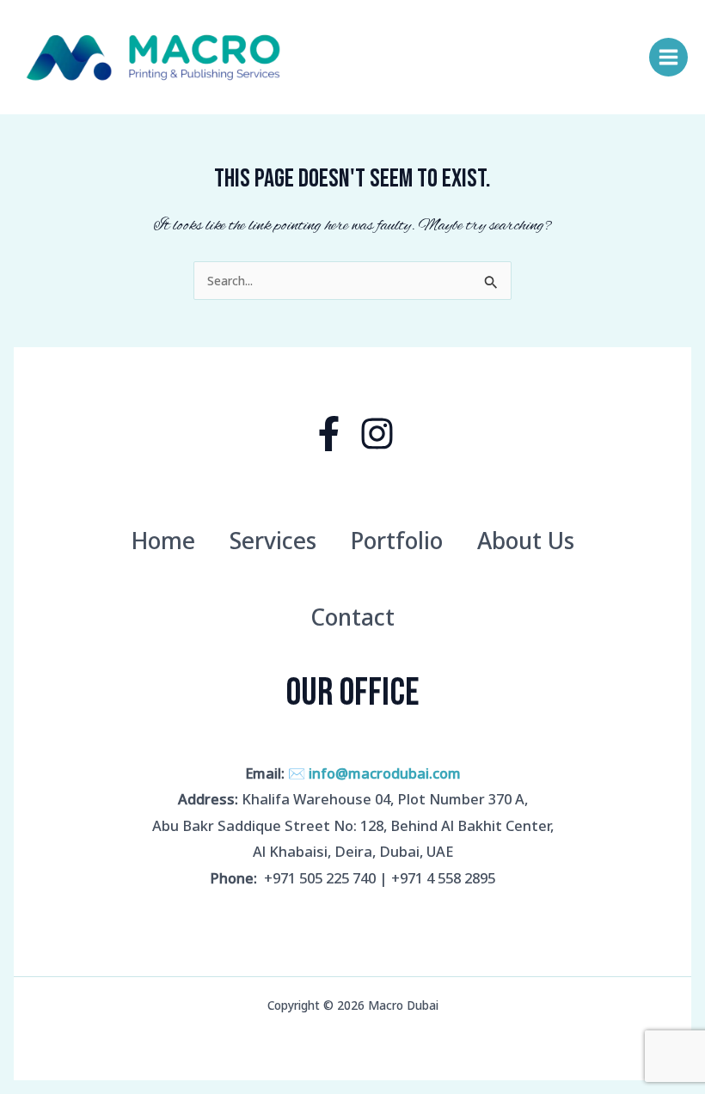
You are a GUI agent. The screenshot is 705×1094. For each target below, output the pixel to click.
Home (163, 540)
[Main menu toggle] (669, 57)
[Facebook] (328, 433)
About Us (525, 540)
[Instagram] (377, 433)
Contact (352, 617)
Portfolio (397, 540)
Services (273, 540)
